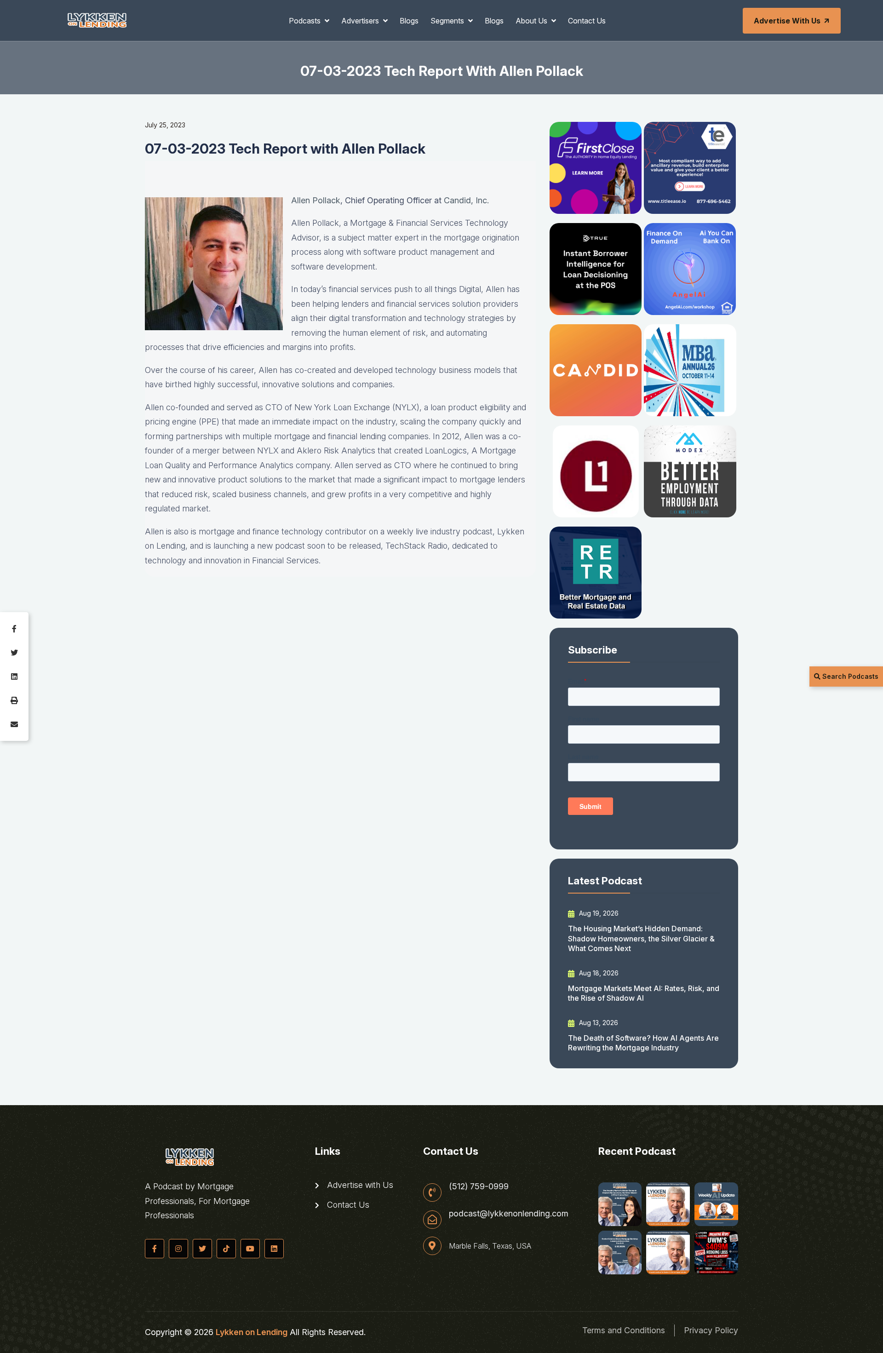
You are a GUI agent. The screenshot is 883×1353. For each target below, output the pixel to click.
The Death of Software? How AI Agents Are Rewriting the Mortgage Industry (643, 1042)
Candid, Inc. (466, 200)
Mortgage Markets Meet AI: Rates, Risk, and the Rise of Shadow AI (643, 993)
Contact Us (587, 20)
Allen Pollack (315, 200)
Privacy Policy (711, 1330)
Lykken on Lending (251, 1332)
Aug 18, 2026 (598, 973)
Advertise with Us (787, 20)
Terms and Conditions (623, 1330)
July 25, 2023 (165, 125)
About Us (532, 20)
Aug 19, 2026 (598, 913)
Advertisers (361, 20)
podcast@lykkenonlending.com (508, 1214)
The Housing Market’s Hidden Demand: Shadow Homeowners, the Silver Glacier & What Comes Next (641, 938)
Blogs (409, 20)
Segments (448, 20)
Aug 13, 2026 (597, 1022)
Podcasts (305, 20)
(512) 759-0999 (479, 1186)
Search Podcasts (849, 676)
